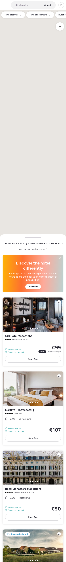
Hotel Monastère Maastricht (33, 488)
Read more (33, 286)
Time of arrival (11, 14)
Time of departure (38, 14)
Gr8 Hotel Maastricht (33, 332)
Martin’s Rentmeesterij (33, 408)
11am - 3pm (33, 517)
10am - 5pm (33, 438)
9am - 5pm (33, 359)
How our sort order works (31, 249)
